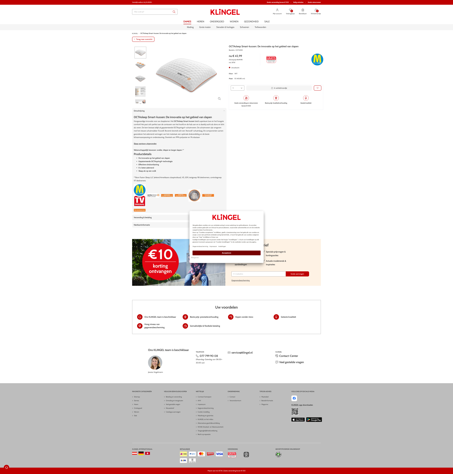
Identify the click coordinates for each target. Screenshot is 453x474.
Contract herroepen (204, 397)
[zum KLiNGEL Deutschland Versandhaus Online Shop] (141, 453)
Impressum (202, 404)
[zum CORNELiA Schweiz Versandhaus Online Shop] (147, 453)
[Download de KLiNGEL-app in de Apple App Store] (298, 419)
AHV (199, 400)
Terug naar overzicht (144, 39)
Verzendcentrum (235, 400)
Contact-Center (288, 356)
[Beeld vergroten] (219, 98)
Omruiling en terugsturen (174, 400)
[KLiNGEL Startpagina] (225, 12)
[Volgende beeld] (140, 103)
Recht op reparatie (204, 434)
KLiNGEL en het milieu (205, 419)
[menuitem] (187, 21)
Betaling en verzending (174, 397)
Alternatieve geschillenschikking (209, 423)
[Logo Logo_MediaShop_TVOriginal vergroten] (140, 195)
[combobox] (154, 12)
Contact (232, 397)
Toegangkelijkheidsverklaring (207, 431)
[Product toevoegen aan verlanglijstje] (317, 88)
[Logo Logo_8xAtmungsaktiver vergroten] (140, 210)
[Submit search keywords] (174, 12)
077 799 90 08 (209, 356)
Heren (136, 404)
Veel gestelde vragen (291, 362)
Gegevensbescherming (240, 280)
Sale (135, 415)
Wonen (136, 412)
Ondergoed (138, 408)
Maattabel (264, 397)
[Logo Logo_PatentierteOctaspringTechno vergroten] (194, 195)
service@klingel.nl (242, 352)
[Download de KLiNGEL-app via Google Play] (314, 419)
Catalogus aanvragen (173, 412)
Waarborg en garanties (205, 415)
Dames (136, 400)
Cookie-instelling (204, 412)
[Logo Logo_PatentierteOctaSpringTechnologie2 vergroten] (167, 195)
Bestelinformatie (267, 400)
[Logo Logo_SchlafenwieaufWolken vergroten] (208, 195)
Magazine (264, 404)
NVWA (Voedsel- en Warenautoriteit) (210, 427)
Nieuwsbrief (170, 408)
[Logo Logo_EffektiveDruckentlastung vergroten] (181, 195)
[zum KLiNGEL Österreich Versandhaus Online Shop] (134, 453)
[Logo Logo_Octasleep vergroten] (153, 195)
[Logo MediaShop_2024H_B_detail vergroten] (317, 59)
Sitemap (137, 397)
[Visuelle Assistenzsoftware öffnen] (245, 454)
